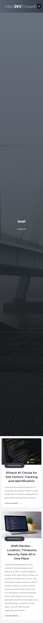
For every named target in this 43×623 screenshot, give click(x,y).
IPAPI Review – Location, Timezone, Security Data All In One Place (21, 552)
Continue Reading (11, 503)
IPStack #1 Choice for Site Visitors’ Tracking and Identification (22, 477)
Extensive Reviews (14, 465)
